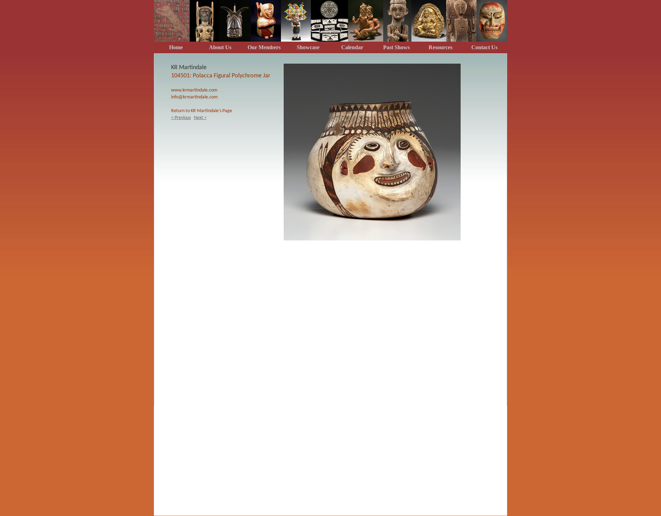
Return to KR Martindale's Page (201, 111)
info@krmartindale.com (194, 97)
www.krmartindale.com (194, 90)
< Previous (181, 117)
